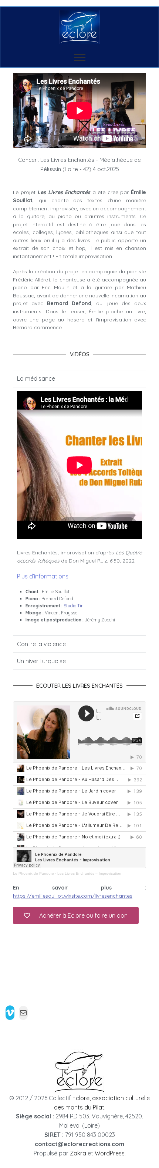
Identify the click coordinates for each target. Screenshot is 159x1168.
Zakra (78, 1153)
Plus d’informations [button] (42, 576)
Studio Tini (74, 605)
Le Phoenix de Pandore (33, 873)
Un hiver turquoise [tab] (41, 661)
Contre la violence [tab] (41, 644)
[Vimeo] (10, 1012)
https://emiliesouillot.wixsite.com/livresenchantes (72, 895)
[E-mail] (23, 1013)
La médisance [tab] (36, 378)
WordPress (110, 1153)
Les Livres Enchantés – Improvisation (89, 873)
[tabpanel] (79, 511)
